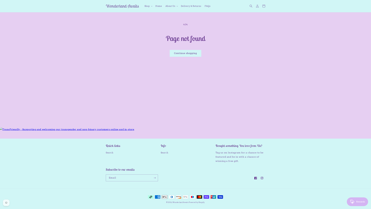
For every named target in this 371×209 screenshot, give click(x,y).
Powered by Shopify (197, 202)
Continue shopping (185, 53)
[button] (148, 6)
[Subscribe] (154, 177)
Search (109, 153)
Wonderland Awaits (180, 202)
